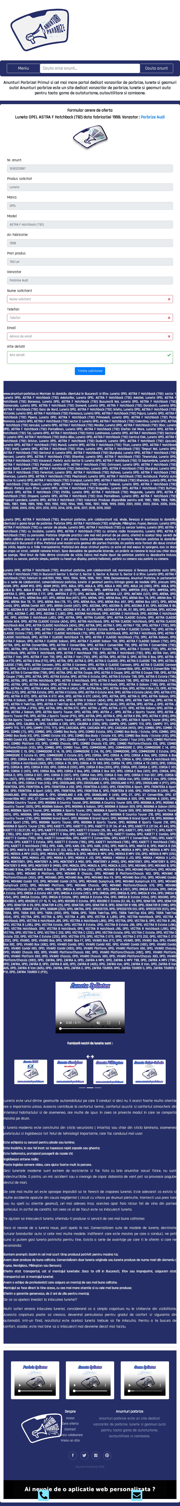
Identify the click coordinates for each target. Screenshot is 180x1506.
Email (11, 327)
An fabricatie (17, 234)
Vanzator (14, 271)
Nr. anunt (14, 160)
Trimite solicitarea (90, 371)
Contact (70, 1429)
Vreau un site (70, 1440)
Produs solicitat (19, 178)
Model (12, 216)
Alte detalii (16, 346)
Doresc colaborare (70, 1435)
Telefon (13, 309)
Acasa (70, 1418)
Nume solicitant (19, 290)
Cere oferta (70, 1423)
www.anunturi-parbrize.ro (21, 394)
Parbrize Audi (153, 117)
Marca (11, 197)
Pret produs (16, 253)
